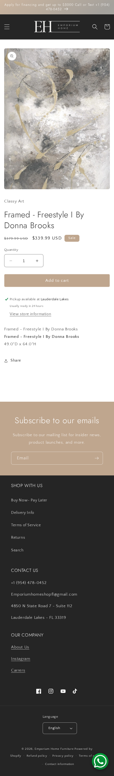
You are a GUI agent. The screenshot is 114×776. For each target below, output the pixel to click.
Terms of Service (26, 525)
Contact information (59, 764)
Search (17, 550)
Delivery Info (22, 513)
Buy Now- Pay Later (29, 500)
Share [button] (16, 360)
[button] (7, 27)
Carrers (18, 670)
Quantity (11, 250)
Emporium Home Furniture (54, 749)
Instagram (20, 658)
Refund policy (37, 755)
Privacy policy (63, 755)
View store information (30, 314)
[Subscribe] (96, 458)
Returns (18, 537)
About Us (20, 647)
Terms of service (91, 755)
